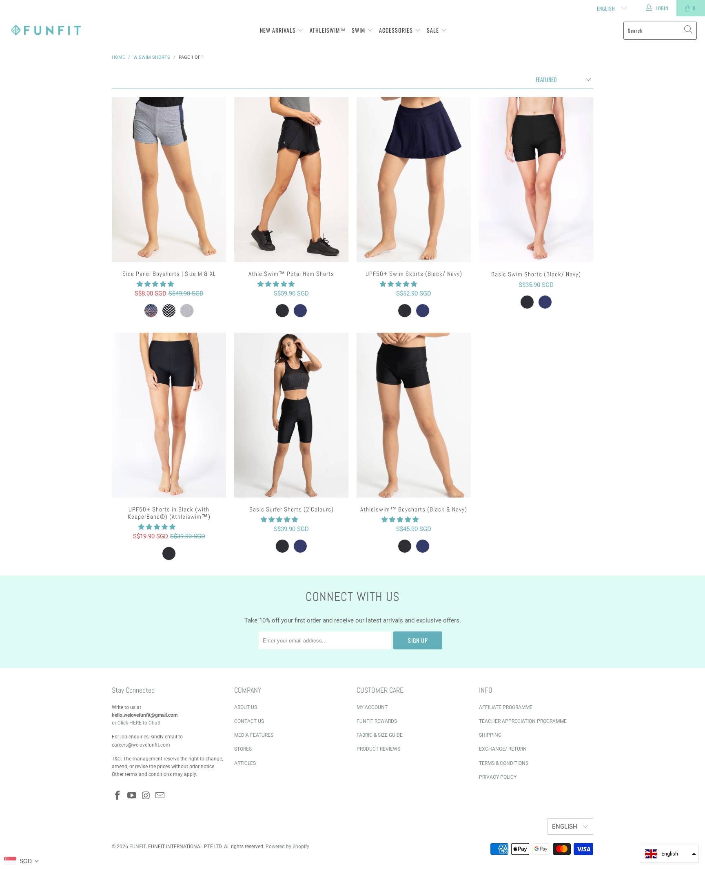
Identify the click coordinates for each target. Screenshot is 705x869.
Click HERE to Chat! (139, 723)
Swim (359, 30)
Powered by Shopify (287, 846)
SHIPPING (490, 735)
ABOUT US (245, 707)
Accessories (397, 30)
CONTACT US (249, 721)
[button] (155, 284)
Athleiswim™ (328, 30)
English (607, 8)
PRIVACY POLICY (498, 777)
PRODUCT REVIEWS (378, 749)
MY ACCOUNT (372, 707)
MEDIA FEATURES (253, 735)
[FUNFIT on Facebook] (118, 796)
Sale (434, 30)
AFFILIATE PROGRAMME (505, 707)
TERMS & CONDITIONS (503, 763)
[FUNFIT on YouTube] (132, 796)
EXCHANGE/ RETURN (503, 749)
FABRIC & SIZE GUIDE (380, 735)
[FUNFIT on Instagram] (146, 796)
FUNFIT (137, 846)
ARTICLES (245, 763)
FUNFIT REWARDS (377, 721)
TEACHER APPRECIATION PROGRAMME (523, 721)
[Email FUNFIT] (160, 796)
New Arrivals (278, 30)
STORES (243, 749)
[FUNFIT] (46, 30)
